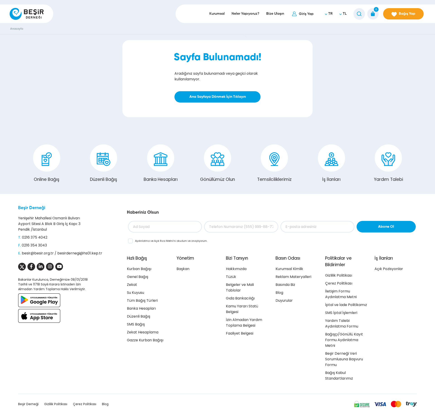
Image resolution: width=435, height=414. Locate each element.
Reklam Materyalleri (293, 276)
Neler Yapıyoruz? (245, 14)
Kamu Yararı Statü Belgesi (242, 309)
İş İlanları (331, 179)
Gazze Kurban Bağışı (145, 340)
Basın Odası (288, 258)
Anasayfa (16, 28)
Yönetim (185, 258)
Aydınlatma (142, 241)
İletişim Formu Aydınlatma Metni (341, 294)
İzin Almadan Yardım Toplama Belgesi (244, 322)
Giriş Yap (306, 14)
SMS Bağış (136, 324)
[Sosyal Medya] (22, 266)
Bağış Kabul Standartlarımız (339, 375)
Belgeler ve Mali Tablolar (240, 287)
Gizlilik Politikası (338, 275)
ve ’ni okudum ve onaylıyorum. (171, 241)
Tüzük (231, 276)
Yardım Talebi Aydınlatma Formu (341, 323)
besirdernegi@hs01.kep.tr (79, 253)
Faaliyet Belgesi (239, 333)
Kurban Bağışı (139, 268)
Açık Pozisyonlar (389, 268)
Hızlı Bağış (137, 258)
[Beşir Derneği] (26, 14)
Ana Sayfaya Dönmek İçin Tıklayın (217, 97)
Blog (279, 292)
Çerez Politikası (338, 283)
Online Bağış (46, 179)
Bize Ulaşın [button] (275, 14)
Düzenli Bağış (103, 179)
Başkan (182, 268)
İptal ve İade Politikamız (346, 304)
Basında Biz (285, 284)
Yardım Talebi (388, 179)
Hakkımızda (236, 268)
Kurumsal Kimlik (289, 268)
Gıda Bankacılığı (240, 298)
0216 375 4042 (34, 237)
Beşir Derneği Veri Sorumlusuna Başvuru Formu (344, 359)
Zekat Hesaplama (142, 332)
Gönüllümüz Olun (217, 179)
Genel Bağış (137, 276)
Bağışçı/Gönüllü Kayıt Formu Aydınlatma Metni (344, 340)
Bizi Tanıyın (237, 258)
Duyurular (284, 300)
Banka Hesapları (161, 179)
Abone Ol (386, 227)
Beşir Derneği (31, 208)
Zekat (132, 284)
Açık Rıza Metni (163, 241)
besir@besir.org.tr (38, 253)
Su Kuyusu (135, 292)
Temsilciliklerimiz (274, 179)
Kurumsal (217, 14)
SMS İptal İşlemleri (341, 312)
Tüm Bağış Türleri (142, 300)
